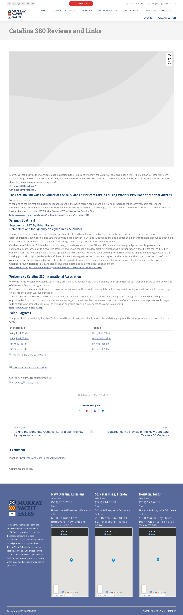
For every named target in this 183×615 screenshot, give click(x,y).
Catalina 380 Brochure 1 (22, 186)
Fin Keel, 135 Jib (18, 343)
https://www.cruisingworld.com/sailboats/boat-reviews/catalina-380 (49, 215)
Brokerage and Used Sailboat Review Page (43, 457)
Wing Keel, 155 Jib (19, 338)
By (83, 395)
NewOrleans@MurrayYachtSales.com (71, 510)
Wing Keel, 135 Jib (19, 333)
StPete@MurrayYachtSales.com (112, 510)
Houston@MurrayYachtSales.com (157, 510)
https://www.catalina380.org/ (26, 307)
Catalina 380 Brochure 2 (22, 189)
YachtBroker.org (152, 610)
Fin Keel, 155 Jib (18, 349)
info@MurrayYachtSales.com (163, 3)
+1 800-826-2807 (137, 3)
